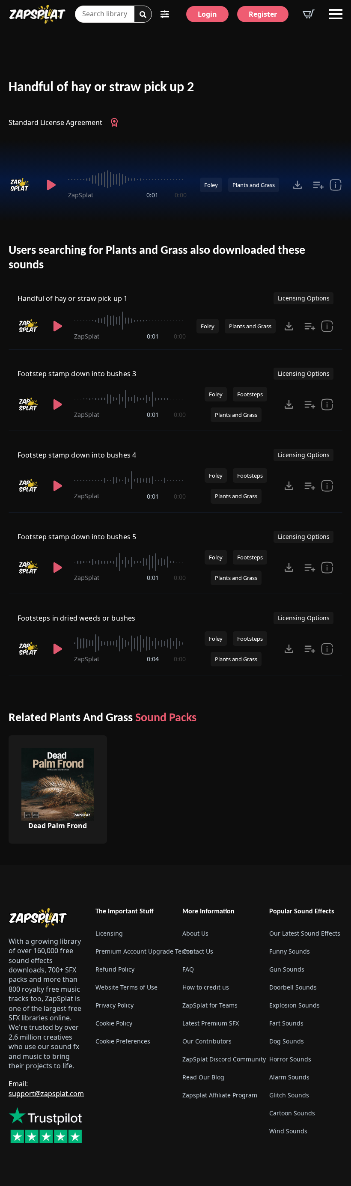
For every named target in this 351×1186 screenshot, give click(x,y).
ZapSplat (80, 195)
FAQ (188, 969)
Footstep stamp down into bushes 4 (77, 455)
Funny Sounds (289, 951)
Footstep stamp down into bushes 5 (77, 536)
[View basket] (308, 14)
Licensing (109, 933)
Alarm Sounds (289, 1077)
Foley (211, 185)
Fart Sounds (286, 1023)
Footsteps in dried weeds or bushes (76, 618)
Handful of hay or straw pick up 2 (101, 88)
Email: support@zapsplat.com (46, 1088)
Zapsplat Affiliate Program (219, 1095)
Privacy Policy (114, 1005)
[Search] (143, 14)
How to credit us (205, 987)
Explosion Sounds (294, 1005)
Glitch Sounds (289, 1095)
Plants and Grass (253, 185)
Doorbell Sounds (293, 987)
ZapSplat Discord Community (219, 1059)
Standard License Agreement (55, 122)
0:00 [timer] (181, 195)
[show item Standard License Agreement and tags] (335, 185)
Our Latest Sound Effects (304, 933)
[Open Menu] (335, 14)
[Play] (51, 185)
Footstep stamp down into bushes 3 (77, 373)
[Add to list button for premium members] (318, 185)
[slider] (127, 179)
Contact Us (197, 951)
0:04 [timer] (153, 659)
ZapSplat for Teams (210, 1005)
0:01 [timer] (152, 195)
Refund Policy (114, 969)
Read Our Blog (203, 1077)
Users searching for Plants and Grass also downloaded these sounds (157, 258)
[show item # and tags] (327, 404)
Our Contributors (207, 1041)
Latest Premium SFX (210, 1023)
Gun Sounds (286, 969)
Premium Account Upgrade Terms (132, 951)
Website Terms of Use (126, 987)
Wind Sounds (288, 1131)
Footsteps (250, 394)
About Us (195, 933)
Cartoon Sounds (292, 1113)
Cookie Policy (113, 1023)
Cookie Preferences (122, 1041)
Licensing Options (304, 298)
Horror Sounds (290, 1059)
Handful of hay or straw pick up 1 (73, 298)
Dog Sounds (286, 1041)
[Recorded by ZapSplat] (21, 185)
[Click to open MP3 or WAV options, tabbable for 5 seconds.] (297, 185)
